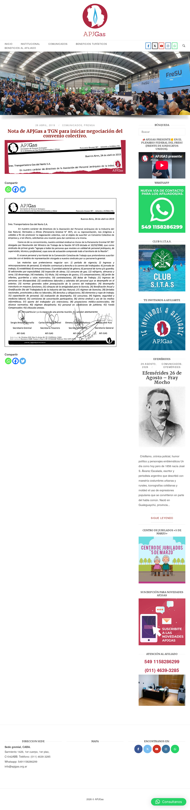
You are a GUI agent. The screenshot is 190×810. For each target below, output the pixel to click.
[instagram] (168, 46)
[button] (168, 802)
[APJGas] (138, 749)
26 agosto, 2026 (148, 365)
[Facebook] (148, 46)
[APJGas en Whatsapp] (174, 46)
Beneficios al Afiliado (20, 47)
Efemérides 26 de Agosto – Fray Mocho (162, 377)
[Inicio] (95, 37)
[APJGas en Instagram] (166, 749)
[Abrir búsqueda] (183, 45)
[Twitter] (155, 46)
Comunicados (58, 43)
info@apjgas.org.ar (16, 766)
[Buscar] (181, 130)
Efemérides (172, 367)
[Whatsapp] (8, 189)
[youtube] (161, 46)
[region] (95, 88)
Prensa (89, 125)
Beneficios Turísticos (91, 43)
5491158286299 (27, 761)
